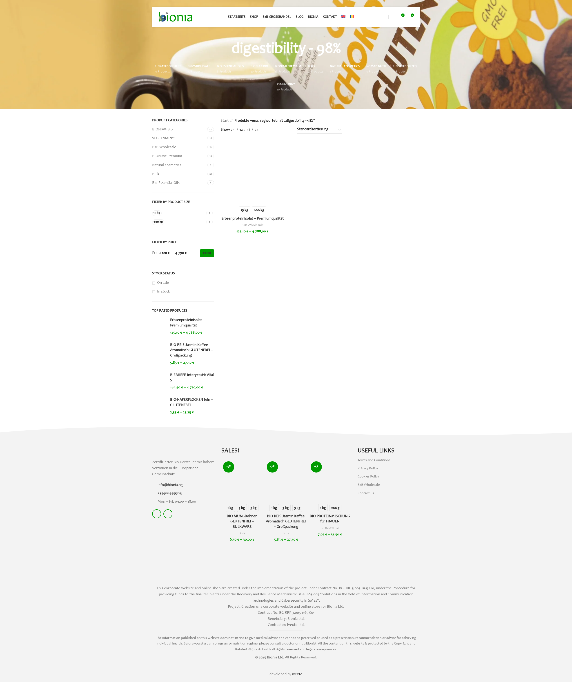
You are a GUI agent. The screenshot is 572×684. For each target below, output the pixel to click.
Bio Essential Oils (166, 183)
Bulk (155, 174)
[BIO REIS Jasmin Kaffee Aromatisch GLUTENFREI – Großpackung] (159, 354)
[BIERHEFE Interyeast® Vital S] (159, 381)
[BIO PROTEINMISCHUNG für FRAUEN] (330, 480)
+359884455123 (170, 493)
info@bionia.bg (170, 485)
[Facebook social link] (156, 513)
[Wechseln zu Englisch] (343, 17)
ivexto (297, 674)
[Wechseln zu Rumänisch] (352, 17)
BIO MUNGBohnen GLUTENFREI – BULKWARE (242, 522)
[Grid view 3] (278, 129)
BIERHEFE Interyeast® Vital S (192, 378)
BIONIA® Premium (167, 156)
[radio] (244, 210)
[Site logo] (176, 17)
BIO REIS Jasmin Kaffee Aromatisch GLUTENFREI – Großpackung (191, 350)
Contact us (366, 493)
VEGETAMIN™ (163, 138)
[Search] (384, 16)
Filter (207, 253)
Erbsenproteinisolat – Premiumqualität (187, 323)
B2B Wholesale (164, 147)
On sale (163, 283)
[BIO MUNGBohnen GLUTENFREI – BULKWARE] (242, 480)
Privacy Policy (368, 468)
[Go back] (225, 49)
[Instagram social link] (167, 513)
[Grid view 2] (269, 129)
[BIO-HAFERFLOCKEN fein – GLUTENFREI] (159, 406)
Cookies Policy (368, 476)
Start (225, 121)
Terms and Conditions (374, 460)
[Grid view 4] (287, 129)
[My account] (393, 16)
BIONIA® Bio (162, 130)
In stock (163, 292)
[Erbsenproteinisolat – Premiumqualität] (159, 326)
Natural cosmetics (166, 165)
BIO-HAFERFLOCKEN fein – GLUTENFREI (191, 402)
